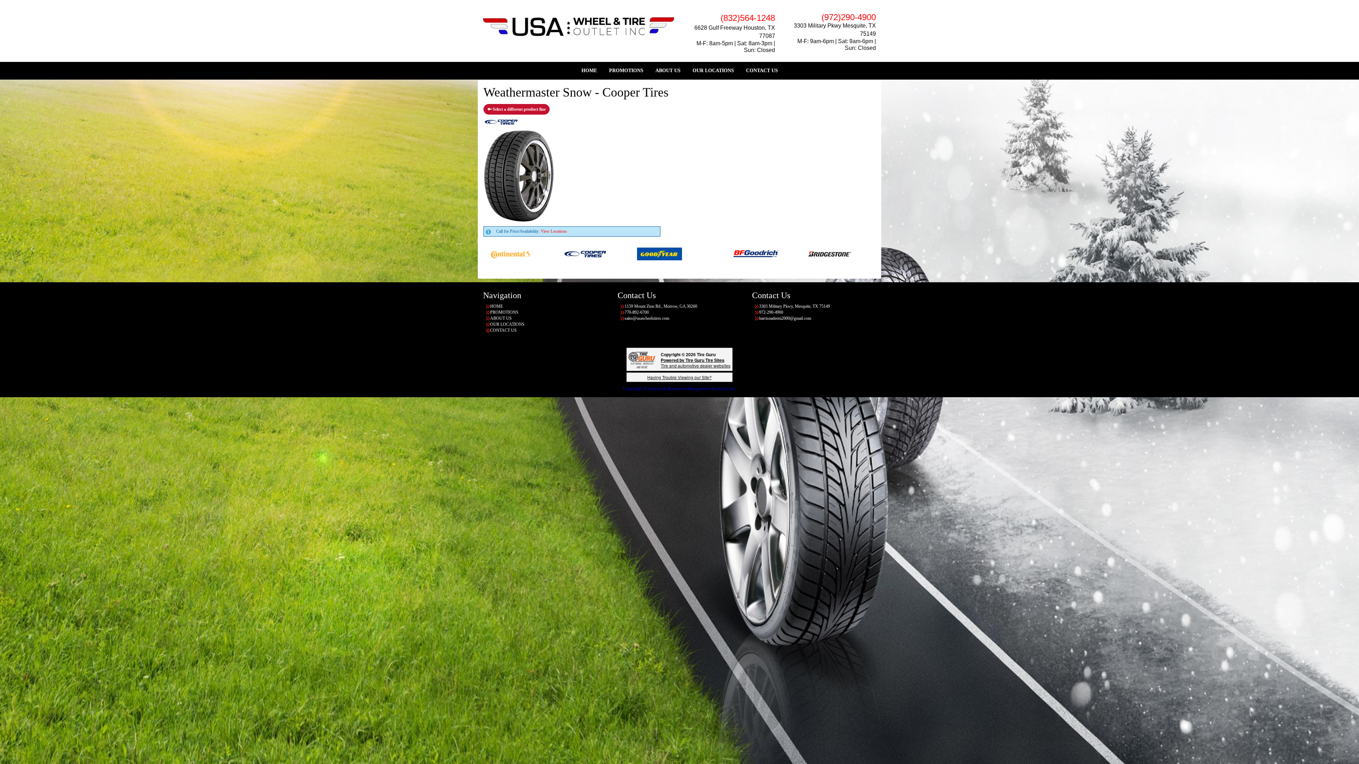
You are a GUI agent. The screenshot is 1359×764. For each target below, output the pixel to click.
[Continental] (774, 253)
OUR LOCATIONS (713, 70)
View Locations (554, 231)
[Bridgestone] (700, 253)
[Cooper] (849, 253)
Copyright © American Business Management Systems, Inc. (679, 388)
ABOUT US (668, 70)
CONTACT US (762, 70)
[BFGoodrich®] (626, 253)
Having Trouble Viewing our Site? (679, 377)
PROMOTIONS (626, 70)
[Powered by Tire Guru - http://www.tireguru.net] (642, 360)
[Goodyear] (530, 253)
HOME (589, 70)
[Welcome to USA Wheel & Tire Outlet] (578, 26)
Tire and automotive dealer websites (695, 363)
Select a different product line (519, 109)
